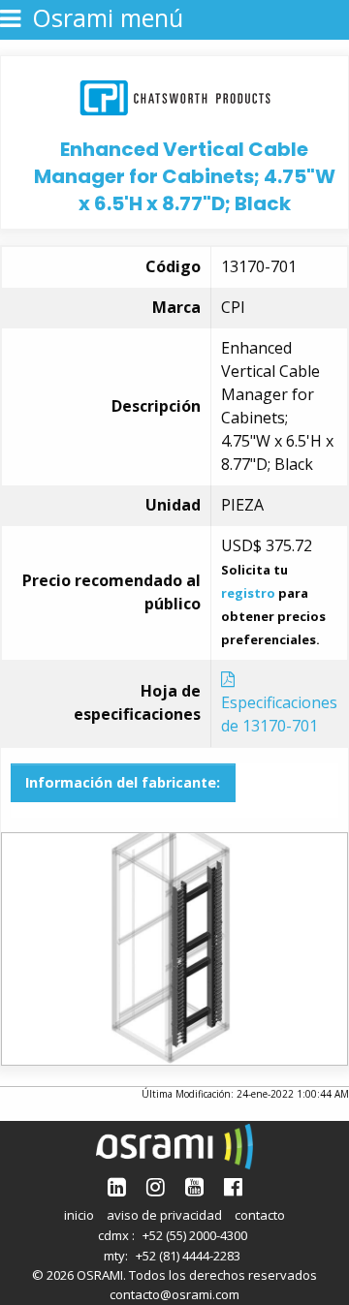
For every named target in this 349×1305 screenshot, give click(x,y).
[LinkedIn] (117, 1186)
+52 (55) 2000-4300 (195, 1235)
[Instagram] (155, 1186)
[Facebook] (233, 1186)
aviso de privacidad (164, 1215)
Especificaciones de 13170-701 (279, 714)
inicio (79, 1215)
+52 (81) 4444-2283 (188, 1255)
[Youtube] (194, 1186)
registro (248, 593)
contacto (260, 1215)
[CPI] (175, 95)
